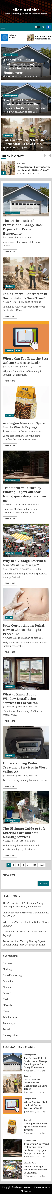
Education (8, 981)
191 (34, 865)
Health (9, 617)
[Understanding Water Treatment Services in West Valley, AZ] (26, 742)
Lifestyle (9, 350)
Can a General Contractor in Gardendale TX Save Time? (23, 142)
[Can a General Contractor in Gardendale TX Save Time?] (8, 168)
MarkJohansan (11, 367)
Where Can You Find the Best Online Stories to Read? (25, 360)
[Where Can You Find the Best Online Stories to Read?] (26, 337)
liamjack (9, 841)
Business (8, 135)
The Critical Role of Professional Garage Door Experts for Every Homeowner (23, 66)
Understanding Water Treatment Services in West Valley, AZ (25, 767)
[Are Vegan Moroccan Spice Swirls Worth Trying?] (26, 402)
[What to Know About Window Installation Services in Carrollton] (26, 673)
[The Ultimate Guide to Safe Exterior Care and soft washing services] (26, 807)
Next (42, 865)
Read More (10, 251)
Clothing (7, 969)
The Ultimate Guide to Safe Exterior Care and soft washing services (24, 832)
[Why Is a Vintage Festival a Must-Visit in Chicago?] (26, 540)
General (9, 415)
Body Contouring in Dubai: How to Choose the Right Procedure (24, 629)
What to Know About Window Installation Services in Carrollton (20, 698)
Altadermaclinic (12, 638)
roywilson (10, 707)
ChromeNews (40, 1187)
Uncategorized (11, 55)
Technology (9, 1023)
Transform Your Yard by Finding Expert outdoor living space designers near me (25, 494)
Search (10, 875)
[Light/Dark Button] (37, 27)
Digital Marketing (12, 975)
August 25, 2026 (24, 77)
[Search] (43, 27)
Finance (7, 987)
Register (48, 27)
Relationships (10, 1017)
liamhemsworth (13, 148)
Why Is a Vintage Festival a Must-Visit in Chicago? (24, 563)
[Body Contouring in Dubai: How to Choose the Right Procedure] (26, 604)
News (18, 350)
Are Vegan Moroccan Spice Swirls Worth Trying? (24, 425)
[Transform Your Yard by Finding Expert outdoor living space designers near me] (26, 467)
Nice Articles (26, 10)
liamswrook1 (11, 505)
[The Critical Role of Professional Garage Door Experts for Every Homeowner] (26, 199)
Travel (6, 1029)
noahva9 (10, 77)
